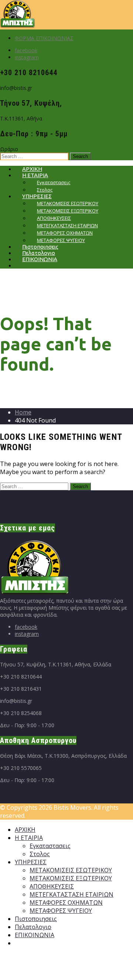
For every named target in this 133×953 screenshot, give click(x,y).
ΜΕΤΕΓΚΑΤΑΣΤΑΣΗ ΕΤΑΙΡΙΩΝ (71, 894)
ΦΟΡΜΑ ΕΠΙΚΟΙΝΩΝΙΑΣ (44, 38)
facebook (26, 50)
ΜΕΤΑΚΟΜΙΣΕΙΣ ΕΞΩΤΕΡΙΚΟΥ (71, 878)
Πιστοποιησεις (36, 919)
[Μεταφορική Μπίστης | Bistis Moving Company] (17, 25)
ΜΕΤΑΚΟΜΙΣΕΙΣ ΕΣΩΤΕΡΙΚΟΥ (71, 870)
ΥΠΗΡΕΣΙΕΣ (31, 862)
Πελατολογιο (33, 927)
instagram (27, 57)
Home (23, 412)
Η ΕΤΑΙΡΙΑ (29, 838)
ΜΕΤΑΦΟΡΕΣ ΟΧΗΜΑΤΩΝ (66, 902)
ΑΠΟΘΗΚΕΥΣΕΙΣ (52, 886)
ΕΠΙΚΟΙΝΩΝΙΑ (39, 259)
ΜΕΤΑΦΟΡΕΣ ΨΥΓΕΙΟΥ (61, 911)
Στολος (40, 854)
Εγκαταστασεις (50, 846)
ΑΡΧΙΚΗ (25, 830)
